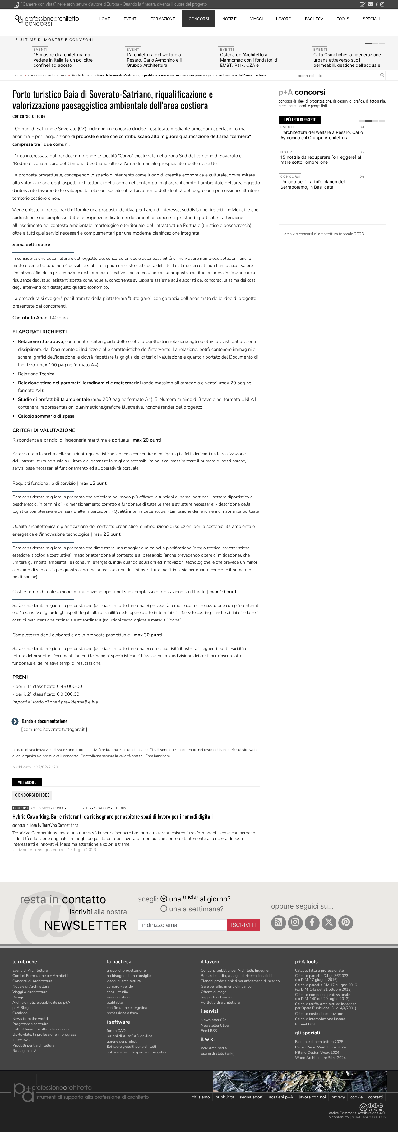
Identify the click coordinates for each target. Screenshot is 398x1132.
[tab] (368, 43)
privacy (338, 1097)
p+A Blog (20, 1007)
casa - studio (117, 991)
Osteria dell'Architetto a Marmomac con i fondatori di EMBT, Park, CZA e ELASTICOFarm (249, 62)
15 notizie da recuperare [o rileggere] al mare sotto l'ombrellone (320, 159)
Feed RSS (209, 1030)
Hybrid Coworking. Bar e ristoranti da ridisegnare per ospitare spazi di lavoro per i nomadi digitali (112, 816)
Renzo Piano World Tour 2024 (320, 1047)
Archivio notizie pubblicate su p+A (41, 1002)
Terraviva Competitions (106, 808)
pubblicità (224, 1097)
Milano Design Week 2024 (317, 1052)
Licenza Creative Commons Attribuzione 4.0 (348, 1113)
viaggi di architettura (124, 980)
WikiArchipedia (214, 1048)
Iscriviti (243, 925)
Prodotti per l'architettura (33, 1045)
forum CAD (116, 1030)
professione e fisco (122, 1013)
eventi (130, 19)
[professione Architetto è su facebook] (312, 922)
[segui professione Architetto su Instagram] (295, 922)
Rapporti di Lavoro (216, 997)
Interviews (21, 1039)
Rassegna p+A (24, 1050)
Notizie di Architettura (30, 986)
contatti (375, 1097)
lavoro (283, 19)
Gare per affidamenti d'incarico (226, 986)
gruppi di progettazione (126, 970)
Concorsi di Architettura (32, 980)
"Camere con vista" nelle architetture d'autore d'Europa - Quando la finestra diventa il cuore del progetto (114, 4)
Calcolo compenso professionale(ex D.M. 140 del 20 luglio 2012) (322, 996)
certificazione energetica (127, 1007)
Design (18, 997)
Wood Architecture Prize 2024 (320, 1057)
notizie (229, 19)
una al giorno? (200, 898)
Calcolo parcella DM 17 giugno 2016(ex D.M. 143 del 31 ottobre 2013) (326, 987)
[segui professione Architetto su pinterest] (345, 922)
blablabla (115, 1002)
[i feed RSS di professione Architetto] (278, 922)
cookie (356, 1097)
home (104, 19)
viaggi (256, 19)
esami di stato (118, 997)
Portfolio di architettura (220, 1002)
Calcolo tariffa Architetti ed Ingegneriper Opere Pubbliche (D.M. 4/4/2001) (326, 1006)
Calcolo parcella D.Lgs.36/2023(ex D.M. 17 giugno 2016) (321, 977)
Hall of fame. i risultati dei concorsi (41, 1029)
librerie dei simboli (122, 1041)
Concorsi (21, 808)
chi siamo (201, 1097)
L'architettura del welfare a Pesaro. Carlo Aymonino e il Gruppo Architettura (154, 60)
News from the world (30, 1018)
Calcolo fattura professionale (319, 970)
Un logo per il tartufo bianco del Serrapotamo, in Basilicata (312, 184)
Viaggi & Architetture (29, 991)
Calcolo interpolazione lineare (320, 1018)
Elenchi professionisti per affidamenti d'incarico (240, 980)
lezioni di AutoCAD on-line (129, 1035)
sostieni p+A (281, 1097)
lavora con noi (312, 1097)
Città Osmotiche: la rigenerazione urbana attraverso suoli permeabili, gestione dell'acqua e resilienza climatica (347, 62)
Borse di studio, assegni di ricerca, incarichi (236, 975)
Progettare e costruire (30, 1023)
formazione (162, 19)
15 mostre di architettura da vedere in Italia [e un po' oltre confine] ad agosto (63, 60)
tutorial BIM (305, 1024)
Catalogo (20, 1013)
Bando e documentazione (44, 721)
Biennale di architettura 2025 (319, 1041)
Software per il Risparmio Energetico (137, 1052)
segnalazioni (251, 1097)
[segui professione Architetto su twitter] (329, 922)
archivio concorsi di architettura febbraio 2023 (324, 234)
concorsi (38, 24)
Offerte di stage (213, 991)
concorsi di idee (32, 795)
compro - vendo (120, 986)
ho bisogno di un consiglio (129, 975)
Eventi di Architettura (30, 970)
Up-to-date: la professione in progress (44, 1034)
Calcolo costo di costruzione (319, 1013)
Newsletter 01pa (215, 1025)
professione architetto (46, 18)
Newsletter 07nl (214, 1019)
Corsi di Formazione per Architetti (40, 975)
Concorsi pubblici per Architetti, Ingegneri (236, 970)
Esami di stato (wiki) (217, 1053)
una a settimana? (195, 909)
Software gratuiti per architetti (131, 1046)
